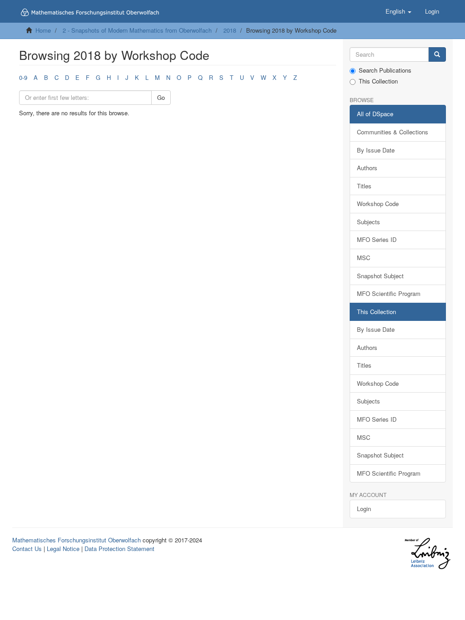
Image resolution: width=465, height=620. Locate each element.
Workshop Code (378, 203)
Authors (367, 167)
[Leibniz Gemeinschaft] (427, 553)
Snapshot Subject (380, 275)
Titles (364, 186)
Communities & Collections (392, 132)
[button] (398, 11)
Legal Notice (63, 548)
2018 (229, 30)
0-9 (23, 77)
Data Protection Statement (119, 548)
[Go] (437, 54)
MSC (363, 257)
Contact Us (27, 548)
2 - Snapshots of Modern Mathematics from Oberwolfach (137, 30)
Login (364, 508)
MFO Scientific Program (388, 293)
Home (43, 30)
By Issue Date (376, 150)
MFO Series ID (376, 239)
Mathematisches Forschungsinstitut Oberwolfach (76, 540)
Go (161, 97)
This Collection (378, 81)
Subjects (368, 221)
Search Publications (385, 70)
